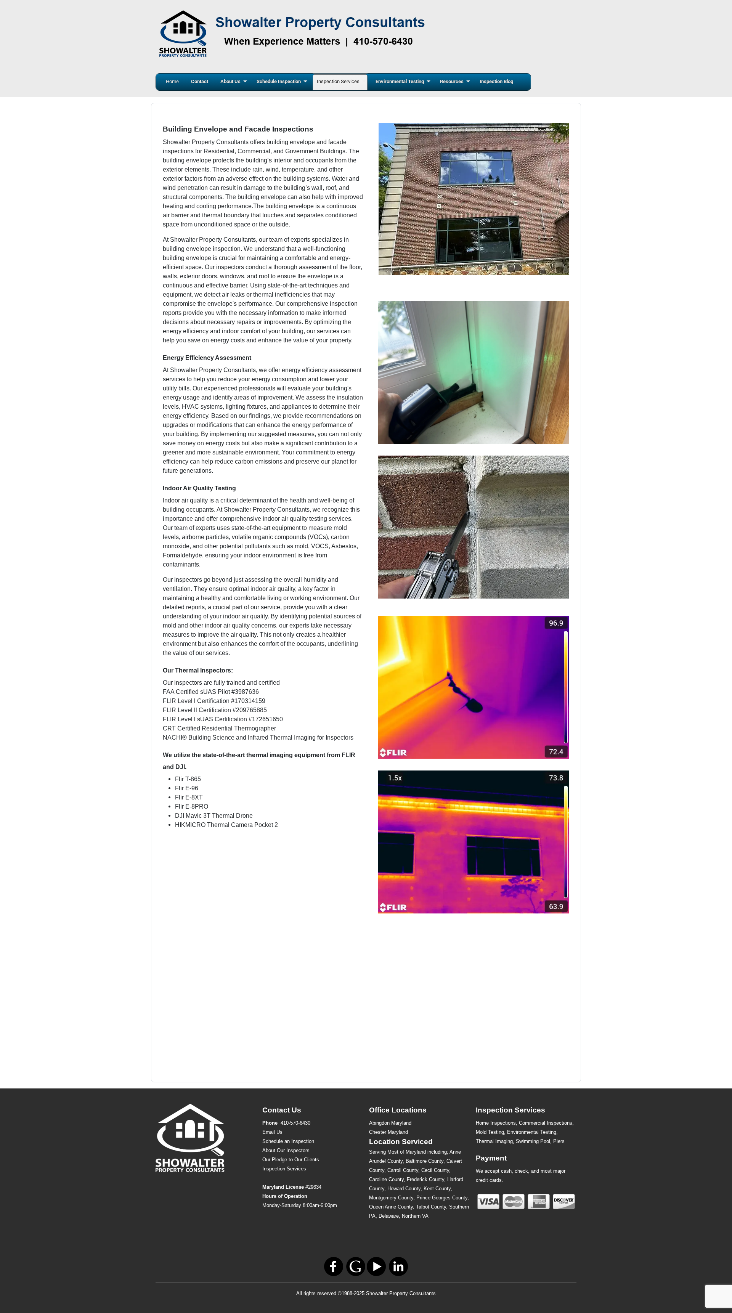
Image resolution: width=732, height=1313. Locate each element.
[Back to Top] (718, 1299)
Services (284, 1169)
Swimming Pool (533, 1141)
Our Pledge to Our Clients (290, 1159)
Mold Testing (490, 1132)
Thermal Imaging (494, 1141)
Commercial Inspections (545, 1123)
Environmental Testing (531, 1132)
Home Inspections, (496, 1123)
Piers (559, 1141)
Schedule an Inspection (288, 1141)
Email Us (272, 1132)
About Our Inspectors (286, 1150)
